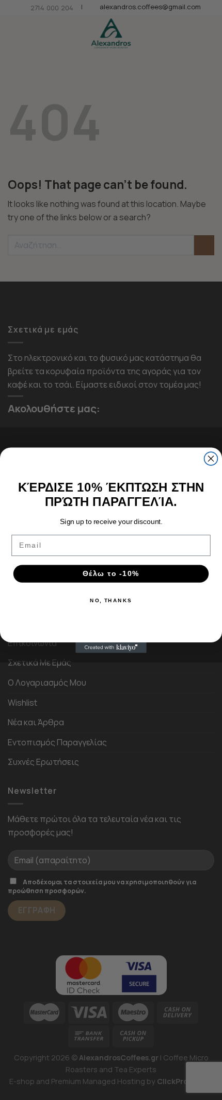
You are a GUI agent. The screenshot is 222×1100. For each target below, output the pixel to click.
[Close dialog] (211, 458)
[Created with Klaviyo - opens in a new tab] (111, 647)
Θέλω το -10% (111, 573)
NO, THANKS (111, 600)
